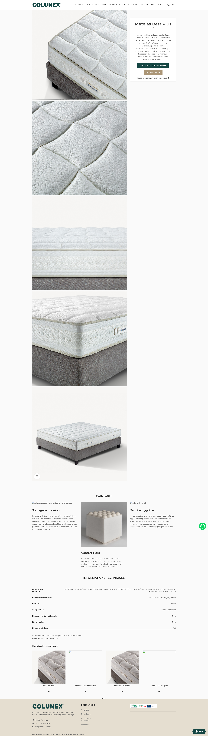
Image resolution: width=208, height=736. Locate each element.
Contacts (85, 721)
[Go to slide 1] (102, 698)
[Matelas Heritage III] (159, 667)
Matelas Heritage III (159, 686)
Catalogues (86, 718)
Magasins (85, 725)
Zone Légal (86, 714)
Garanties (85, 710)
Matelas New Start (122, 686)
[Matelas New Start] (122, 667)
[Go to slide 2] (105, 698)
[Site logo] (46, 5)
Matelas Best (49, 686)
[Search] (168, 4)
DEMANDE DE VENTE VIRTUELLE (153, 66)
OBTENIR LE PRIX (153, 72)
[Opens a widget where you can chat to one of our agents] (199, 732)
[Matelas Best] (48, 667)
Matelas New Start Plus (85, 686)
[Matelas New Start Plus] (85, 667)
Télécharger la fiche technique (152, 78)
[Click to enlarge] (37, 476)
